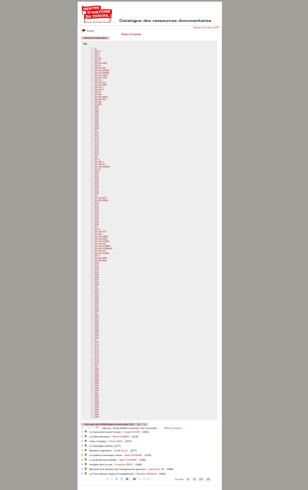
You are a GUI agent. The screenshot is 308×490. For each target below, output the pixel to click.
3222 (96, 176)
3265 (96, 328)
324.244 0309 (100, 239)
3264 (96, 325)
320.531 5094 (100, 78)
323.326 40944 (101, 200)
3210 (96, 133)
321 (96, 130)
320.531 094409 (101, 73)
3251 (96, 292)
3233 (96, 210)
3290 (96, 395)
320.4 (96, 53)
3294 (96, 405)
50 (194, 479)
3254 (96, 299)
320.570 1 (98, 87)
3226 (96, 186)
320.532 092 (100, 82)
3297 (96, 412)
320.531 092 (100, 68)
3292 (96, 400)
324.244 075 (100, 251)
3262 (96, 321)
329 (96, 393)
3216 (96, 147)
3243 (96, 270)
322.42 (97, 169)
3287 (96, 385)
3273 (96, 349)
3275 (96, 354)
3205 (96, 118)
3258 (96, 308)
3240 (96, 263)
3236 (96, 217)
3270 (96, 342)
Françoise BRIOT (124, 464)
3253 (96, 296)
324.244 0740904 (102, 246)
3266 (96, 330)
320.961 (98, 102)
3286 (96, 383)
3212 (96, 138)
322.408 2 (98, 162)
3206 (96, 121)
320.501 (98, 58)
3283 (96, 376)
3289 (96, 390)
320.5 (96, 56)
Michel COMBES (121, 436)
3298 (96, 414)
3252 (96, 294)
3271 (96, 345)
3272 (96, 347)
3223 (96, 179)
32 (95, 49)
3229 (96, 193)
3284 (96, 378)
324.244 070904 (101, 241)
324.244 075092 (101, 253)
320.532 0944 (100, 85)
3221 (96, 174)
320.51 (97, 61)
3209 (96, 128)
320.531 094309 (101, 70)
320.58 (97, 92)
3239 (96, 224)
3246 (96, 277)
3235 (96, 215)
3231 (96, 205)
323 (96, 195)
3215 (96, 145)
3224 (96, 181)
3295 (96, 407)
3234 (96, 212)
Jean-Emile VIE (156, 469)
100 (201, 479)
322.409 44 (99, 164)
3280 (96, 369)
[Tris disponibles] (98, 428)
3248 (96, 282)
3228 (96, 191)
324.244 (98, 234)
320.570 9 (98, 90)
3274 (96, 352)
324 (96, 227)
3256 (96, 304)
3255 (96, 301)
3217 (96, 150)
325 (96, 287)
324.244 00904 (101, 236)
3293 (96, 402)
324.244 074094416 (103, 248)
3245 (96, 275)
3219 (96, 154)
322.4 (96, 159)
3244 (96, 272)
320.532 (98, 80)
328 (96, 366)
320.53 (97, 65)
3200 (96, 106)
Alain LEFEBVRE (133, 455)
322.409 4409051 (102, 167)
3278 (96, 361)
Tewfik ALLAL (121, 450)
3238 (96, 222)
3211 (96, 135)
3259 (96, 311)
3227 (96, 188)
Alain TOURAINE (128, 460)
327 (96, 340)
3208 (96, 126)
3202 (96, 111)
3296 (96, 410)
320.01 (97, 51)
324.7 (96, 256)
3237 (96, 219)
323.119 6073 (100, 198)
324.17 (97, 229)
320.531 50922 (101, 75)
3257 (96, 306)
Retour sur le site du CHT (206, 27)
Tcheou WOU (116, 441)
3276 (96, 357)
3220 (96, 171)
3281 (96, 371)
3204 (96, 116)
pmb (150, 488)
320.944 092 (100, 99)
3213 (96, 140)
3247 (96, 280)
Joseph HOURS (132, 432)
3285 (96, 381)
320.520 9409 (100, 63)
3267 (96, 333)
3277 (96, 359)
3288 (96, 388)
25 (188, 479)
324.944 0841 (100, 260)
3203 (96, 114)
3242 (96, 268)
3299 (96, 417)
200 (208, 479)
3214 (96, 142)
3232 (96, 207)
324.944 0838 (100, 258)
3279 (96, 364)
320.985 (98, 104)
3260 (96, 316)
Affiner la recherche (173, 428)
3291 (96, 397)
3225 (96, 183)
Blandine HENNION (147, 474)
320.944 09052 (101, 97)
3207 (96, 123)
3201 (96, 109)
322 (96, 157)
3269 (96, 337)
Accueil (90, 31)
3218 (96, 152)
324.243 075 (100, 231)
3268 (96, 335)
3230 (96, 203)
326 (96, 313)
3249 (96, 284)
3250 (96, 289)
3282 (96, 373)
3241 (96, 265)
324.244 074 (100, 244)
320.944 (98, 94)
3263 (96, 323)
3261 (96, 318)
